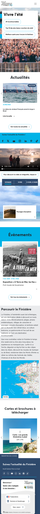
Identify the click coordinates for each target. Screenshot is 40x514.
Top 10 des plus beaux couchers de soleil (19, 28)
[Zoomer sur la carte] (34, 364)
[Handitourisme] (30, 69)
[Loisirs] (23, 69)
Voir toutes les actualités (18, 127)
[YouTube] (11, 473)
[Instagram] (15, 473)
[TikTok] (27, 473)
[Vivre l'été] (9, 69)
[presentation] (1, 271)
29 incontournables (12, 22)
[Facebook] (4, 473)
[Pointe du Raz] (16, 69)
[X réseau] (8, 473)
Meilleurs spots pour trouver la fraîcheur (19, 34)
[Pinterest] (23, 473)
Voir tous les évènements (18, 297)
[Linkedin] (19, 473)
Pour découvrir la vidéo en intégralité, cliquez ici (20, 174)
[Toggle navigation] (35, 4)
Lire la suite (7, 116)
